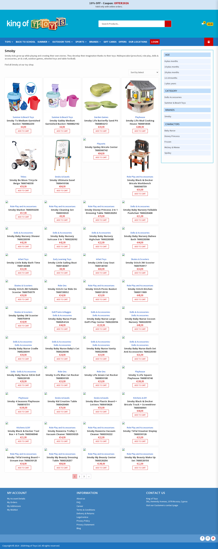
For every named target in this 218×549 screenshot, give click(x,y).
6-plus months (171, 61)
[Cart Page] (202, 23)
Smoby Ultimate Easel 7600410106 (62, 182)
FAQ (78, 502)
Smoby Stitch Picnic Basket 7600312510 (101, 290)
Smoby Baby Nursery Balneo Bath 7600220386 (140, 238)
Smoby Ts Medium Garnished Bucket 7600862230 (23, 122)
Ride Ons (62, 285)
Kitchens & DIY (140, 397)
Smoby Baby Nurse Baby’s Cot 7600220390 (62, 350)
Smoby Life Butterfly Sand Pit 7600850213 (101, 122)
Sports (79, 42)
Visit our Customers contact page (162, 505)
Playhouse (140, 117)
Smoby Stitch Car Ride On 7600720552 (62, 290)
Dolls (13, 371)
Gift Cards (110, 42)
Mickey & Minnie (172, 147)
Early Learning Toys (62, 259)
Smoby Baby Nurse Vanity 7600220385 (101, 350)
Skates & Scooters (140, 259)
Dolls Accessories (101, 315)
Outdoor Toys (61, 42)
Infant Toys (23, 259)
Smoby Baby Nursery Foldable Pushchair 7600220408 (140, 211)
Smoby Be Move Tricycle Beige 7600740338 (23, 182)
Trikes (23, 176)
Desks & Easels (62, 176)
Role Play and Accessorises (140, 176)
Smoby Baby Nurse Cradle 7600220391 (23, 350)
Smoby (168, 116)
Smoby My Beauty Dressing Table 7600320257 (62, 459)
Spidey (168, 152)
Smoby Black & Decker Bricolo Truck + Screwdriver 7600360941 (140, 404)
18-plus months (172, 72)
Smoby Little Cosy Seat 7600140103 (101, 264)
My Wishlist (12, 509)
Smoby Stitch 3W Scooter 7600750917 (140, 264)
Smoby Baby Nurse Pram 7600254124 (62, 320)
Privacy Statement (85, 524)
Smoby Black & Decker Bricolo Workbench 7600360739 (140, 183)
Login (154, 42)
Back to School (25, 42)
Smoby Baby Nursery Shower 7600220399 (23, 238)
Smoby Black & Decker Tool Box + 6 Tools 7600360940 (23, 432)
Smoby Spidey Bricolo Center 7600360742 (101, 149)
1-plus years (170, 83)
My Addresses (14, 506)
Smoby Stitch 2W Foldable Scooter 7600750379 (23, 290)
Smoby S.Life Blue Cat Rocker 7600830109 (62, 376)
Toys (8, 42)
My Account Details (16, 498)
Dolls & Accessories (140, 206)
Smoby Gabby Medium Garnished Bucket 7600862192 (62, 122)
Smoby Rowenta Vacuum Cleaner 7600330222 (101, 432)
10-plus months (172, 66)
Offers (123, 42)
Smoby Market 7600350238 (23, 209)
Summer (42, 42)
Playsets (101, 143)
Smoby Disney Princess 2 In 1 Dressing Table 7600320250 (101, 211)
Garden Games (101, 117)
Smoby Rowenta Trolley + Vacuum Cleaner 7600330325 (62, 432)
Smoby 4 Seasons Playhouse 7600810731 (23, 403)
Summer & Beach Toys (23, 117)
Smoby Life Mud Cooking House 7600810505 (140, 122)
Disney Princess (172, 136)
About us (81, 498)
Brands (93, 42)
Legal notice (82, 517)
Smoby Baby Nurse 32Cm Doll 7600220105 (23, 376)
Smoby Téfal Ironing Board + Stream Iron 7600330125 (23, 459)
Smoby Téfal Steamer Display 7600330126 (140, 432)
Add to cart (23, 131)
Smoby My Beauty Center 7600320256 (101, 459)
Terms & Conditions (86, 509)
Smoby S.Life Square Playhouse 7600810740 (140, 376)
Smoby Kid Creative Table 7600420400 (62, 403)
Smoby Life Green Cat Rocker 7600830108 (101, 376)
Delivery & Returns (85, 513)
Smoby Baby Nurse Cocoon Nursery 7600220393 (140, 320)
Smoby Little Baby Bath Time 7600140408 (23, 264)
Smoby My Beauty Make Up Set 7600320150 (140, 459)
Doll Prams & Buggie (61, 312)
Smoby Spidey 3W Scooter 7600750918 (23, 317)
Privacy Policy (83, 520)
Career (80, 506)
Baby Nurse (170, 130)
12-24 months (171, 77)
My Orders (12, 502)
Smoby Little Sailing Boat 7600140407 (62, 264)
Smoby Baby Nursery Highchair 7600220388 (101, 238)
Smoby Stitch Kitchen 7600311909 (140, 290)
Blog (79, 528)
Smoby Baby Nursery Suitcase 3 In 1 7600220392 (62, 238)
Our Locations (138, 42)
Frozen (168, 141)
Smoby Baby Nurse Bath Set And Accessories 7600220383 (140, 350)
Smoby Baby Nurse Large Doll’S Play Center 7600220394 (101, 320)
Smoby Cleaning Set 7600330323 (62, 211)
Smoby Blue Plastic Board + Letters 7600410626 (101, 403)
